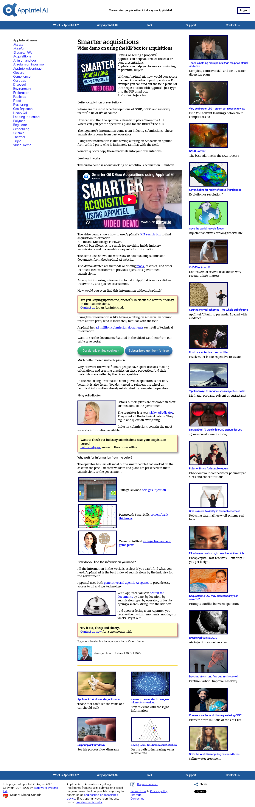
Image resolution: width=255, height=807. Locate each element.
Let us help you (90, 447)
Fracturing (20, 105)
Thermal (19, 137)
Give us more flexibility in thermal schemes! (214, 511)
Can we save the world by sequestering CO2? (215, 715)
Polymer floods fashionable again (208, 468)
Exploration (21, 93)
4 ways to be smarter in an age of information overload (150, 701)
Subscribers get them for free (149, 350)
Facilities (19, 96)
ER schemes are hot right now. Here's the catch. (216, 553)
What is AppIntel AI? (66, 25)
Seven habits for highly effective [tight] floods (215, 189)
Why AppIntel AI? (107, 25)
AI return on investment (29, 64)
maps (140, 266)
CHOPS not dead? (199, 267)
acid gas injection (154, 490)
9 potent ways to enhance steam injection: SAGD (217, 391)
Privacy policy (158, 791)
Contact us (233, 25)
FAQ (149, 25)
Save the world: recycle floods (206, 228)
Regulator (20, 125)
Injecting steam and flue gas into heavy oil (213, 676)
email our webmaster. (89, 802)
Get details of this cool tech (101, 350)
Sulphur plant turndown (91, 745)
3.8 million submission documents (119, 327)
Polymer (19, 121)
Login (243, 10)
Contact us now (91, 631)
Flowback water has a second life (208, 352)
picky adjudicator (161, 412)
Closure (18, 72)
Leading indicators (26, 117)
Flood (17, 101)
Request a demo (147, 784)
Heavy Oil (20, 113)
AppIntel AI (33, 10)
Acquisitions (22, 56)
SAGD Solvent (197, 151)
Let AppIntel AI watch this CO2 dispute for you (215, 429)
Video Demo (22, 145)
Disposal (19, 84)
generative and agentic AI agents (126, 582)
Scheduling (21, 129)
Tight (17, 141)
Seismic (18, 133)
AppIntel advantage (27, 68)
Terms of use (138, 791)
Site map (136, 794)
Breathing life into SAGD (203, 637)
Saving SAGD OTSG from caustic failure (154, 745)
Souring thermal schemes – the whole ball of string (218, 309)
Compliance (21, 76)
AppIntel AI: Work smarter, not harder (98, 699)
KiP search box (150, 234)
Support (191, 25)
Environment (22, 88)
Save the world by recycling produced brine (214, 754)
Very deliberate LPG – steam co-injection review (217, 108)
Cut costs (19, 80)
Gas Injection (23, 109)
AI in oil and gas (25, 60)
